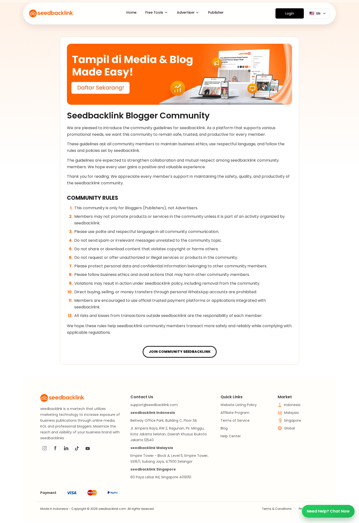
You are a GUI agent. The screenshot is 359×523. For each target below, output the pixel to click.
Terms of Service (235, 420)
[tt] (77, 448)
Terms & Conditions (277, 509)
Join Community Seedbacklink (180, 351)
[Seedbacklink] (51, 13)
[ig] (44, 448)
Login (289, 13)
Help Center (231, 436)
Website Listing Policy (239, 404)
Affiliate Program (235, 412)
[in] (66, 448)
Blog (224, 428)
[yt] (87, 448)
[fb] (55, 448)
